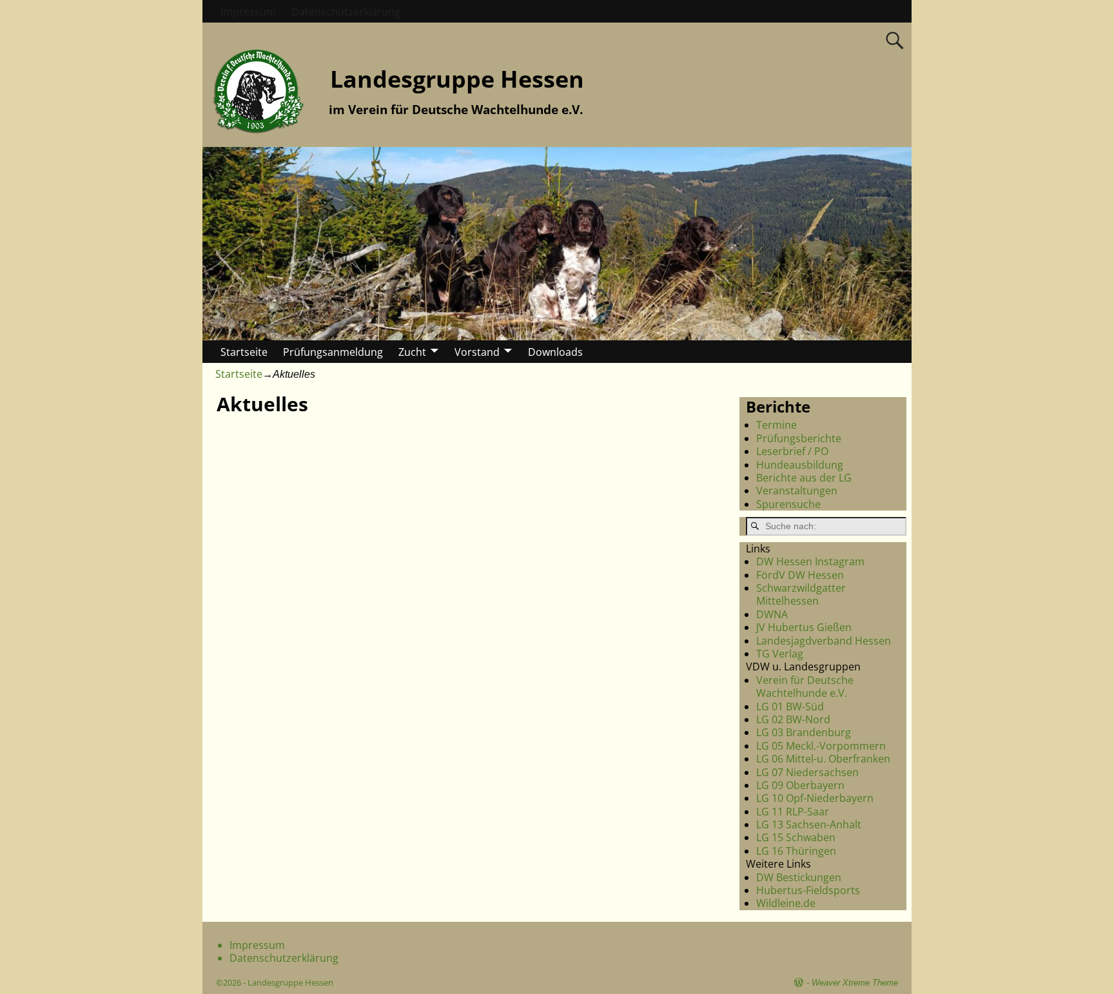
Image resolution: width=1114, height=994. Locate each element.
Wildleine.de (786, 903)
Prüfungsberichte (798, 438)
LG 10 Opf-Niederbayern (815, 798)
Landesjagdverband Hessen (823, 641)
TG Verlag (779, 654)
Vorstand (477, 352)
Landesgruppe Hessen (457, 79)
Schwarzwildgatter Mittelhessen (801, 594)
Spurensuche (788, 504)
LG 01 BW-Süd (790, 706)
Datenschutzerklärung (345, 12)
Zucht (412, 352)
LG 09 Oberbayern (800, 785)
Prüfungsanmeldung (333, 352)
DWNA (772, 614)
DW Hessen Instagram (810, 561)
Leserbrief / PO (792, 451)
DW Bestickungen (798, 877)
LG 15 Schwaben (796, 837)
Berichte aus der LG (804, 478)
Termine (776, 425)
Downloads (555, 352)
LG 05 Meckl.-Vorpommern (821, 746)
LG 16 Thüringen (796, 851)
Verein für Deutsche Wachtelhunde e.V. (805, 686)
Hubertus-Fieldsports (808, 890)
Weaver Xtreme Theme (855, 983)
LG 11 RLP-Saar (792, 811)
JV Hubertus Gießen (804, 627)
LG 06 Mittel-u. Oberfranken (823, 759)
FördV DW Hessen (800, 575)
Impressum (248, 12)
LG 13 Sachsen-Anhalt (808, 824)
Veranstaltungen (796, 490)
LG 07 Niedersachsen (807, 772)
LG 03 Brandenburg (803, 732)
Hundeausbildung (799, 465)
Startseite (244, 352)
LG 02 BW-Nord (793, 719)
